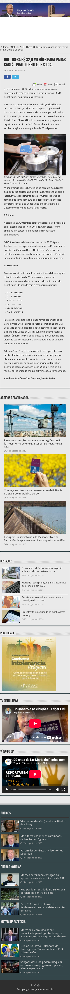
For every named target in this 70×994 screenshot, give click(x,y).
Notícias (15, 47)
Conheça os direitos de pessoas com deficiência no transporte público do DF (33, 492)
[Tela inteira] (63, 789)
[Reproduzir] (7, 789)
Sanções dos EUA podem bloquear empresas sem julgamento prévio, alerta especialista (41, 965)
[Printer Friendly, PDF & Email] (48, 84)
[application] (35, 774)
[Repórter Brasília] (35, 10)
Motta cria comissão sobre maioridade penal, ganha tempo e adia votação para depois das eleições (43, 933)
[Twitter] (34, 985)
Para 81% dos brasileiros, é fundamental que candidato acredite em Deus (42, 907)
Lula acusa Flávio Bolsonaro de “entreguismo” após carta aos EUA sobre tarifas (41, 949)
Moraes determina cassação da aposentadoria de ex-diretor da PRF (42, 876)
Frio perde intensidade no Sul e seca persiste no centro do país (42, 891)
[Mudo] (57, 789)
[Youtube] (38, 985)
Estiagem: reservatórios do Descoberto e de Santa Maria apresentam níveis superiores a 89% (34, 538)
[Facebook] (31, 985)
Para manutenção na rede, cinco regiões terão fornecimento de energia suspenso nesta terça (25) (33, 443)
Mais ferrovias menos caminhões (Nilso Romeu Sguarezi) (41, 837)
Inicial (6, 47)
